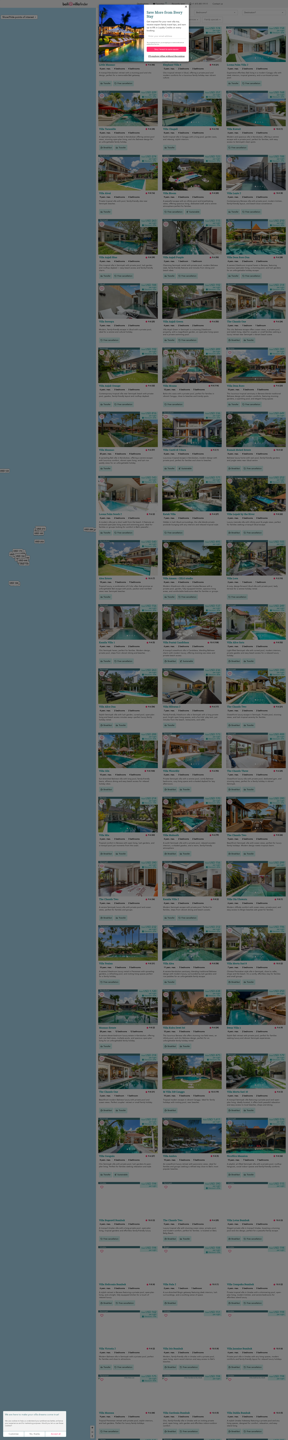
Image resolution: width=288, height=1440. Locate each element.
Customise (14, 1434)
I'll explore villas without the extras (166, 56)
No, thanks (35, 1434)
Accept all (55, 1434)
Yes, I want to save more (166, 49)
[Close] (186, 7)
